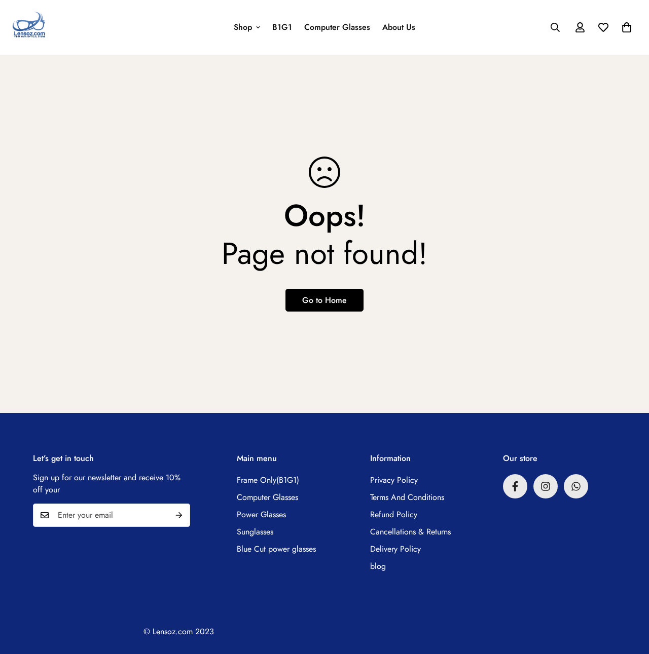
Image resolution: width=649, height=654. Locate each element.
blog (378, 566)
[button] (626, 27)
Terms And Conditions (407, 497)
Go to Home (324, 300)
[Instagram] (545, 486)
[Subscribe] (179, 515)
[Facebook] (515, 486)
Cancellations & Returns (410, 531)
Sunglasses (255, 531)
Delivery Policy (395, 549)
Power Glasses (261, 514)
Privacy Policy (394, 480)
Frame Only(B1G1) (268, 480)
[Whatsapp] (576, 486)
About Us (398, 27)
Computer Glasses (337, 27)
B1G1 (282, 27)
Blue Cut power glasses (276, 549)
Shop (243, 27)
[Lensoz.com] (29, 27)
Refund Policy (393, 514)
